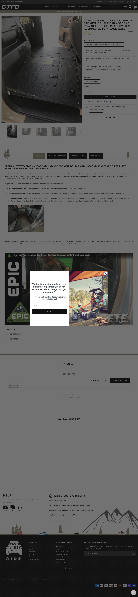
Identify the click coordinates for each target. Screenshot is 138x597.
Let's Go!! (49, 311)
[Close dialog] (106, 274)
